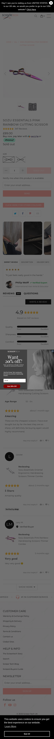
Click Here (31, 9)
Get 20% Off (11, 386)
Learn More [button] (10, 726)
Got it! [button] (27, 734)
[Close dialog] (53, 351)
